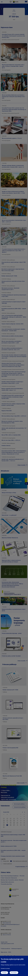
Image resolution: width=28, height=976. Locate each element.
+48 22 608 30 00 (7, 923)
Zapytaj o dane (4, 942)
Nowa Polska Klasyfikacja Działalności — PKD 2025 (12, 875)
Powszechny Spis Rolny (6, 884)
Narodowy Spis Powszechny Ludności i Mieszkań (12, 880)
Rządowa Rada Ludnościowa (7, 882)
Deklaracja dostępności (16, 948)
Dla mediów (3, 926)
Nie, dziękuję (14, 972)
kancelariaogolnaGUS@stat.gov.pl (11, 924)
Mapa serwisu (4, 952)
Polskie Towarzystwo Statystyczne (9, 878)
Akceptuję (4, 972)
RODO (9, 952)
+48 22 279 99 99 (7, 934)
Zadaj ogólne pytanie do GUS (7, 943)
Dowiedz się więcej (5, 968)
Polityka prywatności (5, 948)
